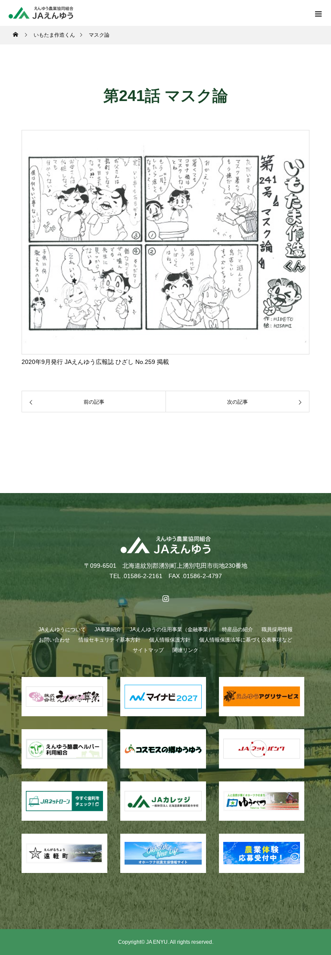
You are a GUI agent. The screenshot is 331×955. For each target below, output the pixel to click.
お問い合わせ (54, 640)
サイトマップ (148, 650)
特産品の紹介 (237, 629)
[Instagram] (165, 598)
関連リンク (185, 650)
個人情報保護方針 (169, 640)
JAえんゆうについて (62, 629)
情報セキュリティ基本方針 (109, 640)
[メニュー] (318, 13)
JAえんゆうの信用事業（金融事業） (171, 629)
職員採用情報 (277, 629)
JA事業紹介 (107, 629)
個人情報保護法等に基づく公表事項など (245, 640)
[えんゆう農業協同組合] (165, 545)
